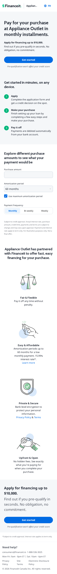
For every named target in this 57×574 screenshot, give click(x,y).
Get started (28, 59)
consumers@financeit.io (14, 552)
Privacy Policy (23, 417)
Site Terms (20, 562)
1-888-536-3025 (34, 552)
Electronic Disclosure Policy (39, 562)
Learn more (28, 362)
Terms (37, 417)
